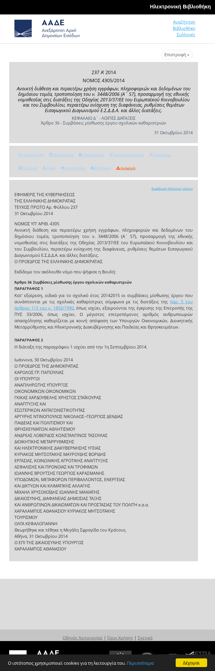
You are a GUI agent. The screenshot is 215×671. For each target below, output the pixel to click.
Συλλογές (186, 35)
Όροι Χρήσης (120, 638)
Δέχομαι (191, 663)
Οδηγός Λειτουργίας (83, 638)
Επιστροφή (175, 55)
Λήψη (51, 168)
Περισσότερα (140, 663)
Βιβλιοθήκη (184, 28)
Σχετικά (145, 638)
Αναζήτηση (184, 22)
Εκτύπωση (102, 168)
